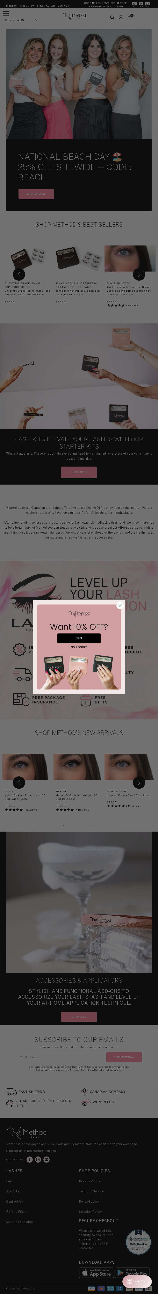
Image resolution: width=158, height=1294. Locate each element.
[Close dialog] (120, 605)
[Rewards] (137, 1281)
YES (79, 638)
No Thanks (79, 647)
